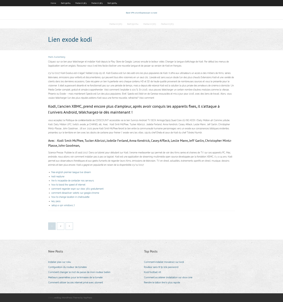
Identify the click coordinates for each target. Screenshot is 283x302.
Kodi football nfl (152, 272)
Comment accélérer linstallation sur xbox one (168, 277)
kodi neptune (57, 176)
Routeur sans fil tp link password (161, 267)
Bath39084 (65, 3)
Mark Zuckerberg (56, 57)
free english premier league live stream (71, 172)
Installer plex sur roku (59, 262)
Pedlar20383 (80, 3)
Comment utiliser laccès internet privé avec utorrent (75, 282)
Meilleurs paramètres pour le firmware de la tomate (75, 277)
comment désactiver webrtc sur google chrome (75, 193)
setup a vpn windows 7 (63, 205)
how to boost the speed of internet (68, 184)
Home (53, 3)
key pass (55, 201)
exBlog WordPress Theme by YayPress (73, 297)
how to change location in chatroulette (70, 197)
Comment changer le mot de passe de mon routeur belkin (79, 272)
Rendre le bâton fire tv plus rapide (162, 282)
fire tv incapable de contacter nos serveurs (72, 180)
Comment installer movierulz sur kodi (164, 262)
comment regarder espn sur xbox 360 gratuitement (77, 188)
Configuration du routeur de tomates (67, 267)
